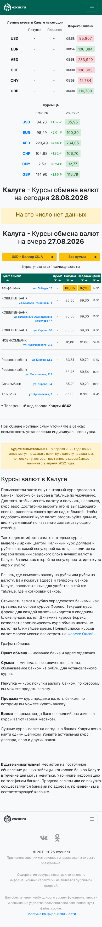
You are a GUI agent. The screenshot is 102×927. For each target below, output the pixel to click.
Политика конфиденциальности (51, 914)
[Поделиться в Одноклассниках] (57, 838)
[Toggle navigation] (92, 7)
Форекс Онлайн (81, 634)
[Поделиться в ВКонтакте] (43, 838)
